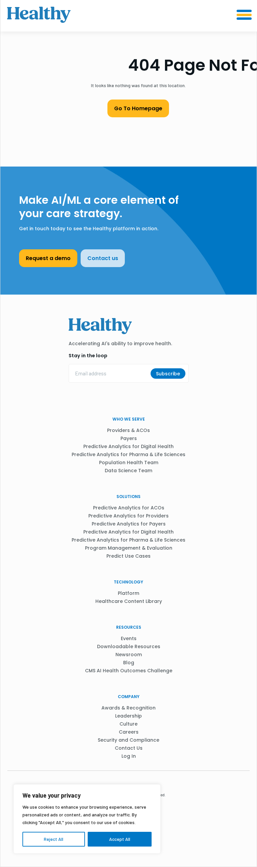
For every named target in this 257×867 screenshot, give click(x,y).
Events (129, 638)
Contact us (102, 258)
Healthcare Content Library (128, 601)
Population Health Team (128, 462)
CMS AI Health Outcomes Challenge (128, 670)
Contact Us (129, 748)
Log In (128, 756)
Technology (128, 582)
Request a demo (48, 258)
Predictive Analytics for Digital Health (128, 446)
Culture (128, 724)
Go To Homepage (138, 108)
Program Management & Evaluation (128, 548)
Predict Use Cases (128, 556)
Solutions (128, 496)
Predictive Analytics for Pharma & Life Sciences (128, 454)
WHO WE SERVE (128, 419)
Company (129, 696)
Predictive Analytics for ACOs (128, 507)
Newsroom (128, 654)
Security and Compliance (128, 740)
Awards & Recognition (128, 707)
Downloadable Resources (128, 646)
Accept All (119, 839)
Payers (128, 438)
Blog (128, 662)
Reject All (53, 839)
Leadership (128, 716)
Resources (128, 627)
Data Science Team (128, 470)
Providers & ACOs (128, 430)
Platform (128, 593)
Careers (129, 732)
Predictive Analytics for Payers (129, 523)
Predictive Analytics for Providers (128, 515)
